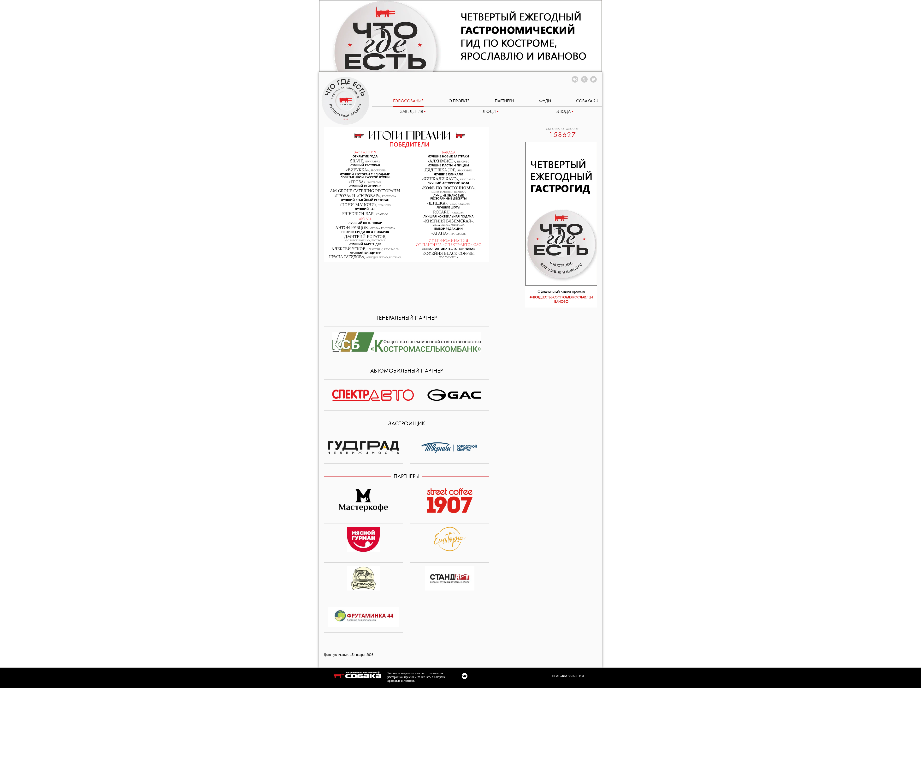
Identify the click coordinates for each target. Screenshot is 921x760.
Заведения (411, 111)
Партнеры (504, 100)
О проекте (459, 100)
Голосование (408, 100)
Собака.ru (587, 100)
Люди (489, 111)
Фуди (545, 100)
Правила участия (568, 676)
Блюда (563, 111)
